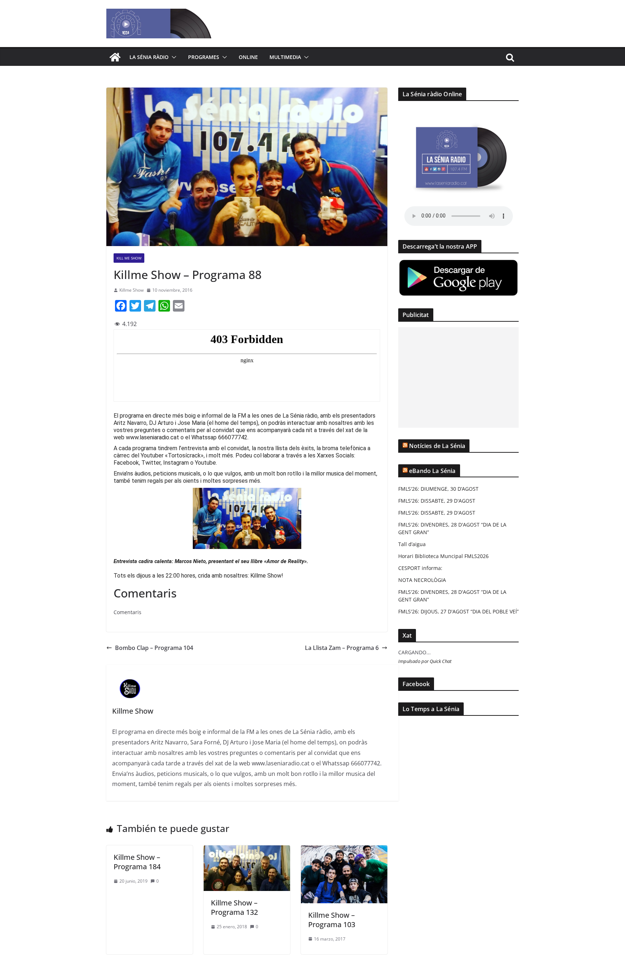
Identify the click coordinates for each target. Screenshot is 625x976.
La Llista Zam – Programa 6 (342, 648)
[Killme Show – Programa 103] (344, 850)
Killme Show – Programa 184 (137, 861)
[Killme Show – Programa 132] (247, 850)
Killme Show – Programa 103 (331, 919)
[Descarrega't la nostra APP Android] (458, 263)
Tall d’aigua (412, 544)
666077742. (233, 437)
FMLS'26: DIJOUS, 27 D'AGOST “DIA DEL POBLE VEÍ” (458, 611)
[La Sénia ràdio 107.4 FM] (115, 57)
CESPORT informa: (420, 568)
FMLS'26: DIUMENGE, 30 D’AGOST (438, 488)
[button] (173, 57)
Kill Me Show (128, 258)
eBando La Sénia (432, 471)
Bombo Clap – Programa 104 (154, 648)
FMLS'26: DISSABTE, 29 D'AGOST (436, 500)
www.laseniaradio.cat (152, 437)
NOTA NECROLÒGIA (422, 579)
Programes (203, 57)
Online (248, 57)
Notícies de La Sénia (437, 446)
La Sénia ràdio (149, 57)
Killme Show (131, 290)
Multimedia (285, 57)
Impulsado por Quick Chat (424, 661)
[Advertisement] (458, 377)
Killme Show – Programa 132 (234, 907)
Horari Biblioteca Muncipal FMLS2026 (443, 556)
